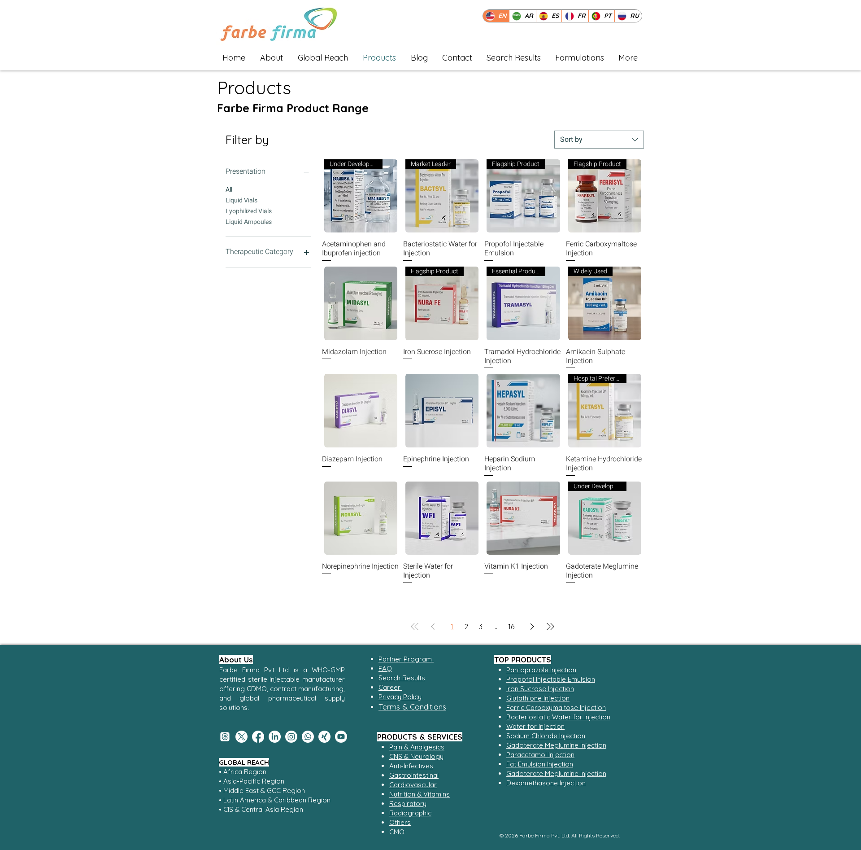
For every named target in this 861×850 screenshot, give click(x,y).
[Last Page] (550, 626)
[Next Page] (532, 626)
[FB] (258, 737)
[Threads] (225, 737)
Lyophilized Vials (249, 211)
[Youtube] (341, 737)
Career (390, 687)
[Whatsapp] (308, 737)
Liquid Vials (241, 200)
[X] (241, 737)
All (229, 189)
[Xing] (324, 737)
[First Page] (414, 626)
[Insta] (291, 737)
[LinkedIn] (275, 737)
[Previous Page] (432, 626)
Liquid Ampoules (249, 222)
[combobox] (599, 140)
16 (511, 626)
